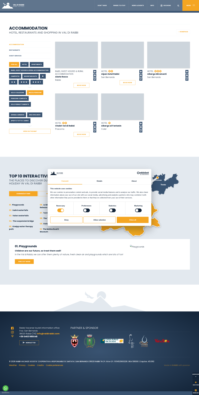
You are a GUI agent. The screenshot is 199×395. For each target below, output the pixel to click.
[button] (178, 5)
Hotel (24, 64)
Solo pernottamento (20, 104)
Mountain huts (30, 76)
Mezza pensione (35, 93)
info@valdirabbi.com (48, 333)
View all (14, 64)
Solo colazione (17, 93)
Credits (40, 365)
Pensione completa (19, 98)
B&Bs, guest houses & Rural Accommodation (29, 70)
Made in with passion (177, 365)
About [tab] (134, 181)
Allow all (132, 220)
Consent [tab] (64, 181)
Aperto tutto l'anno (20, 121)
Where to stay (119, 5)
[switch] (86, 210)
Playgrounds (16, 205)
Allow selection (99, 220)
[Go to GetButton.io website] (5, 392)
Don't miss (102, 5)
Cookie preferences (54, 365)
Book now (81, 85)
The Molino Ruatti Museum (49, 230)
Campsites (15, 76)
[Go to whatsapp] (5, 388)
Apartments (36, 64)
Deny (66, 220)
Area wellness (35, 115)
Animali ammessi (17, 115)
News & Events (138, 5)
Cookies (31, 365)
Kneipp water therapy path (21, 227)
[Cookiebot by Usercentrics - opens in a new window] (139, 173)
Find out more (24, 262)
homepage (184, 32)
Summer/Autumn (23, 194)
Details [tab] (99, 181)
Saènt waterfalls (18, 210)
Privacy (22, 365)
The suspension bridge (21, 221)
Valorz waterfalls (19, 215)
